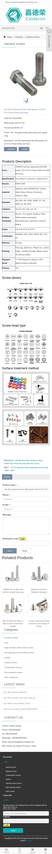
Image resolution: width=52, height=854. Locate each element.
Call (19, 852)
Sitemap (29, 841)
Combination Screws (13, 667)
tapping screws (11, 771)
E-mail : (7, 505)
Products (19, 37)
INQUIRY (11, 149)
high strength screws (13, 787)
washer (7, 657)
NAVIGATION (8, 28)
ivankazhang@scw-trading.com (21, 742)
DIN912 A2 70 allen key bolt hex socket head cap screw (13, 592)
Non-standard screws (13, 672)
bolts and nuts (11, 767)
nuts (6, 643)
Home (9, 37)
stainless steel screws (13, 783)
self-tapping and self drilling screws (19, 652)
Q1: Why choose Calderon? (15, 692)
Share (6, 852)
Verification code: (11, 539)
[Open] (49, 40)
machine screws (32, 37)
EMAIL (25, 149)
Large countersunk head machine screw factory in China (39, 623)
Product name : (10, 485)
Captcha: (6, 817)
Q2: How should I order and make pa (19, 698)
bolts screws (10, 791)
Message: (7, 515)
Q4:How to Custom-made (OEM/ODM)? (20, 709)
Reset (24, 551)
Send (9, 551)
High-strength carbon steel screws (18, 648)
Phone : (7, 495)
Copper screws (10, 662)
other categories (11, 677)
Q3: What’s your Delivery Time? (17, 703)
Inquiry (32, 852)
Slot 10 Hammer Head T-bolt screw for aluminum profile (13, 623)
